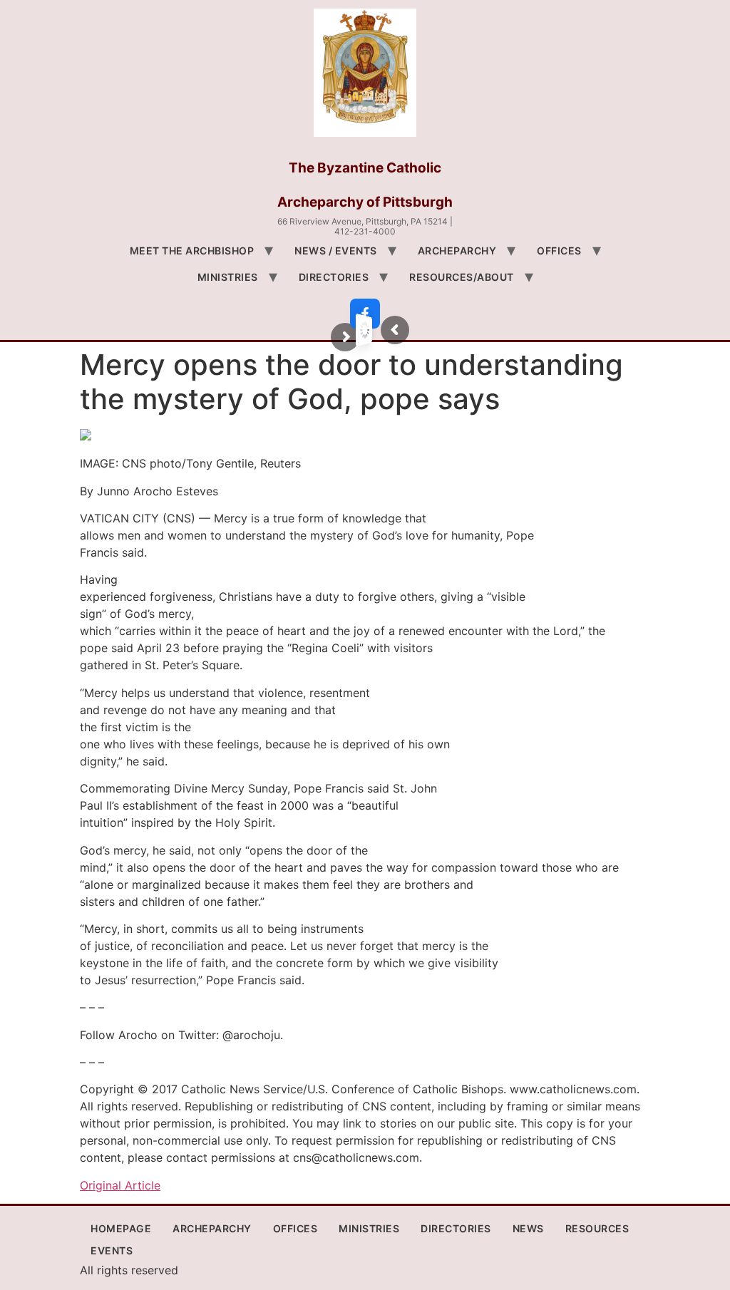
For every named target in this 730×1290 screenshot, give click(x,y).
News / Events (335, 250)
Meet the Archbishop (192, 250)
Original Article (120, 1185)
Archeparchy (457, 250)
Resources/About (461, 277)
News (528, 1228)
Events (112, 1250)
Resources (597, 1228)
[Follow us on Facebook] (365, 314)
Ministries (227, 277)
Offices (559, 250)
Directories (334, 277)
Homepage (121, 1228)
